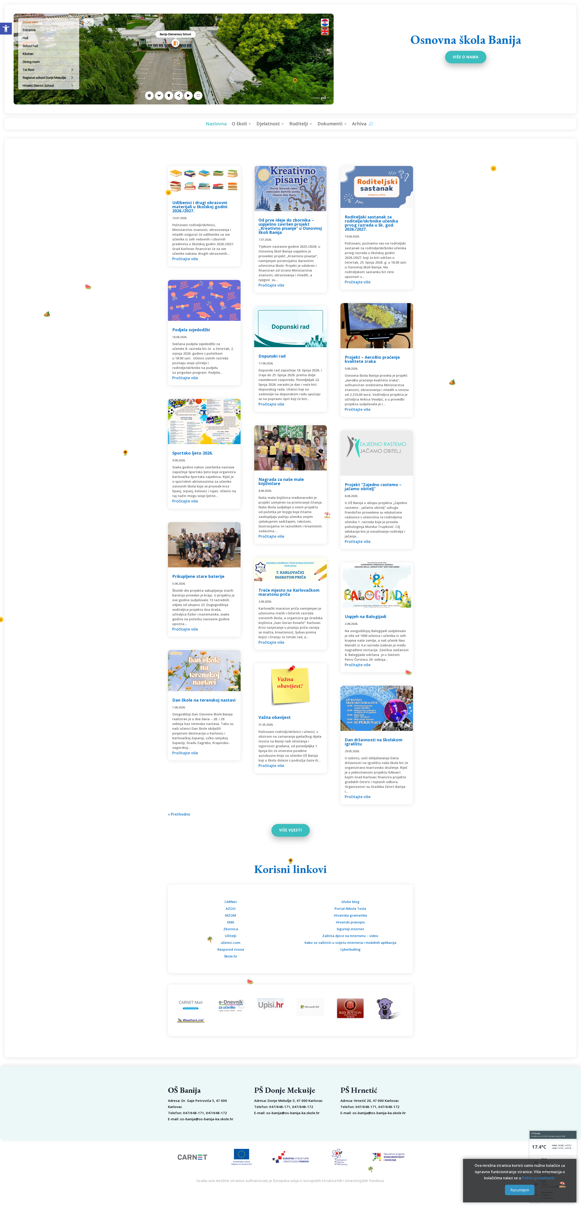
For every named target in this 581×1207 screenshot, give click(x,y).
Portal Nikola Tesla (350, 908)
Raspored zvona (230, 949)
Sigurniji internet (350, 929)
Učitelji (230, 935)
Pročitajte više (185, 258)
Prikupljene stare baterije (198, 576)
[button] (6, 29)
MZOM (230, 915)
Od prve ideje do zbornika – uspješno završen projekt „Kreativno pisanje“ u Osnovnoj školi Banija (290, 226)
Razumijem (519, 1189)
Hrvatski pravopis (350, 922)
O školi (239, 124)
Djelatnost (268, 124)
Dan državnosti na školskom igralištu (373, 742)
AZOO (231, 908)
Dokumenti (330, 124)
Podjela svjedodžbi (191, 329)
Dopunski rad (272, 356)
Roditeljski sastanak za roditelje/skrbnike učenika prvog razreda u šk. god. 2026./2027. (371, 223)
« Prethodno (179, 814)
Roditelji (298, 124)
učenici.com (230, 942)
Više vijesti (290, 830)
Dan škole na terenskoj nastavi (204, 700)
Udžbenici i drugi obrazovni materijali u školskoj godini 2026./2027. (199, 206)
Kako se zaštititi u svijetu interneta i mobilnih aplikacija (350, 942)
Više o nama (466, 56)
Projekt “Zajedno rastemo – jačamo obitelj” (373, 486)
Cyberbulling (350, 949)
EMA (230, 922)
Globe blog (350, 901)
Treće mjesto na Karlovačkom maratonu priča (289, 592)
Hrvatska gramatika (350, 915)
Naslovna (216, 124)
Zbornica (230, 929)
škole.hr (230, 956)
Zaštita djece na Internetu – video (350, 935)
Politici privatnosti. (538, 1177)
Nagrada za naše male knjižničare (281, 481)
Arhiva (359, 124)
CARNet (230, 901)
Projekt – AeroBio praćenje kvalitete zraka (372, 359)
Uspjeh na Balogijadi (365, 616)
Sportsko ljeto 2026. (192, 453)
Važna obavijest (274, 717)
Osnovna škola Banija (465, 39)
